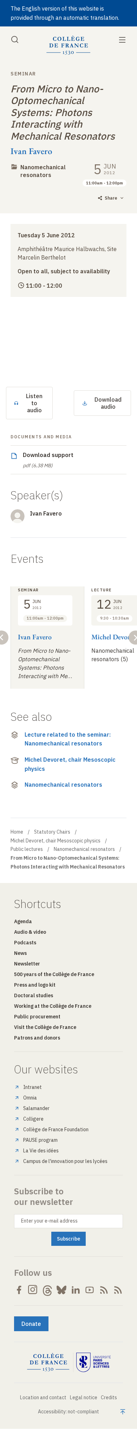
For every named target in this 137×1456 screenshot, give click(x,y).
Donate (31, 1323)
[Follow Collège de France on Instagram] (33, 1290)
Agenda (23, 921)
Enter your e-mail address (49, 1221)
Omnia (30, 1098)
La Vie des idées (41, 1150)
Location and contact (43, 1397)
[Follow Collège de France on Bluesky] (61, 1290)
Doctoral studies (33, 995)
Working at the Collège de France (52, 1006)
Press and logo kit (35, 985)
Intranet (32, 1087)
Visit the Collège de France (45, 1027)
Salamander (36, 1108)
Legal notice (83, 1397)
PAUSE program (40, 1140)
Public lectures (27, 849)
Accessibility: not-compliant (68, 1411)
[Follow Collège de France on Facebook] (19, 1290)
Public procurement (37, 1016)
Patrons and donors (37, 1038)
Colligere (33, 1119)
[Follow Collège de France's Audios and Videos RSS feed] (118, 1290)
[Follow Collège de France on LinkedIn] (75, 1290)
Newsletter (27, 964)
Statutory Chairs (52, 832)
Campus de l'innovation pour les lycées (65, 1161)
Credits (109, 1397)
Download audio (108, 403)
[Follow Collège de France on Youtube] (89, 1290)
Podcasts (25, 942)
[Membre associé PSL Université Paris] (93, 1362)
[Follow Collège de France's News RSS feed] (104, 1290)
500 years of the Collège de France (54, 974)
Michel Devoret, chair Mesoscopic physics (70, 764)
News (20, 953)
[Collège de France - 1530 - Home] (68, 45)
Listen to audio (34, 403)
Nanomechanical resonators (63, 784)
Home (17, 832)
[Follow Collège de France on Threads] (47, 1290)
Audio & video (30, 932)
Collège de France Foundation (56, 1129)
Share (111, 198)
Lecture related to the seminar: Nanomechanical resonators (68, 739)
